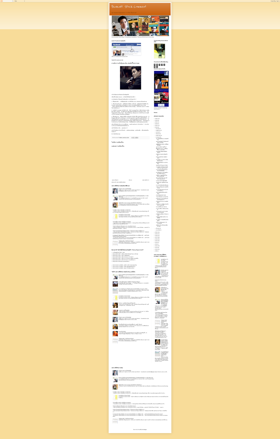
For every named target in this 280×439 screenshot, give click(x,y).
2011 (156, 247)
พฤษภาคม (158, 135)
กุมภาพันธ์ (158, 230)
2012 (156, 245)
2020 (156, 232)
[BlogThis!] (133, 137)
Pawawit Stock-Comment (129, 7)
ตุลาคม (157, 132)
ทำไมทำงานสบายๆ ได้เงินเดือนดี (125, 188)
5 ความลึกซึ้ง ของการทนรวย (161, 206)
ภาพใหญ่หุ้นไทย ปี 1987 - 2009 (119, 252)
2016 (156, 239)
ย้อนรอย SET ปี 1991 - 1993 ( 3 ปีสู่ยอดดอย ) (121, 255)
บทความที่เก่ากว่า (145, 180)
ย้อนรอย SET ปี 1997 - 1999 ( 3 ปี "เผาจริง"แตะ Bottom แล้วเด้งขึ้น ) (125, 258)
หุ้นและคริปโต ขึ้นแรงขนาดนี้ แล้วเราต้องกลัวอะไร (161, 178)
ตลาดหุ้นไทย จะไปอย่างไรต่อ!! (124, 214)
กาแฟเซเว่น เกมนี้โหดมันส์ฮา (124, 310)
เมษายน (157, 137)
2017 (156, 237)
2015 (156, 240)
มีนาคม (157, 228)
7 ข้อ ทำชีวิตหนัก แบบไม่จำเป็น (162, 196)
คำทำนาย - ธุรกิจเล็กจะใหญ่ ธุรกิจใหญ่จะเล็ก (127, 303)
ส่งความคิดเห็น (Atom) (121, 182)
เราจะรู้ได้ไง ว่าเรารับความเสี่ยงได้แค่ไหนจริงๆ (162, 160)
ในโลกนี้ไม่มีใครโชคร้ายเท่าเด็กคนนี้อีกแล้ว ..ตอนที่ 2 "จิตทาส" (130, 324)
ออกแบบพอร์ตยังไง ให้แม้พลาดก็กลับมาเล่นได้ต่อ (162, 142)
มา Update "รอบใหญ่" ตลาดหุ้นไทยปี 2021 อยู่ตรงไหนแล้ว (162, 167)
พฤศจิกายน (158, 130)
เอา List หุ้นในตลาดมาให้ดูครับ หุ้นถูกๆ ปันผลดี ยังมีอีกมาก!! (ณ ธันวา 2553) (133, 288)
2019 (156, 233)
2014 (156, 242)
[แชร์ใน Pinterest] (137, 137)
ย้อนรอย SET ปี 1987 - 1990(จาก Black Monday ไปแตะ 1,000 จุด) (125, 253)
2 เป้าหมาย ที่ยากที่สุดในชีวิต (161, 180)
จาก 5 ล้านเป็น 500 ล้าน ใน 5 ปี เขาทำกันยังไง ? (162, 190)
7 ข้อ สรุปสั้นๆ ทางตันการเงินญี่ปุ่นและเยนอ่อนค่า (122, 221)
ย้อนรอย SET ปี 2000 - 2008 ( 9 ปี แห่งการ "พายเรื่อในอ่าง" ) (124, 259)
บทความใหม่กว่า (115, 180)
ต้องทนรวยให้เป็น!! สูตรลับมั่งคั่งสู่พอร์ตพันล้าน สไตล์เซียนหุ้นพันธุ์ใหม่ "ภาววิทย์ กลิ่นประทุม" (164, 301)
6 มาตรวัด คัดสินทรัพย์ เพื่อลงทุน (162, 185)
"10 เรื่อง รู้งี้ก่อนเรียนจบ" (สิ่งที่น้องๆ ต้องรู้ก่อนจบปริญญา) (129, 281)
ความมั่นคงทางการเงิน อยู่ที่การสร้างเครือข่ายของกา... (162, 173)
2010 (156, 249)
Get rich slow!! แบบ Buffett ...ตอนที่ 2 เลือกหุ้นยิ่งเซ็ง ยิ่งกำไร (124, 266)
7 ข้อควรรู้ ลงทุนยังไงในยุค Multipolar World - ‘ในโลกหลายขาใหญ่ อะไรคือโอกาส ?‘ (128, 230)
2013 (156, 244)
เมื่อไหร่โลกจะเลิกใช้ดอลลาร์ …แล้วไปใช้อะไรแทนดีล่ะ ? (161, 332)
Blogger (145, 429)
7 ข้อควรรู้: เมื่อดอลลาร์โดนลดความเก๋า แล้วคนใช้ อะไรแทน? (124, 226)
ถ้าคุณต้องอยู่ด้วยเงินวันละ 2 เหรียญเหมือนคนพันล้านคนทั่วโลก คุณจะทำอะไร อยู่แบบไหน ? (164, 342)
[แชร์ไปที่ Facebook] (136, 137)
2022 (156, 125)
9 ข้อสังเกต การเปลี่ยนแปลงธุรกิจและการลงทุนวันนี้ (162, 205)
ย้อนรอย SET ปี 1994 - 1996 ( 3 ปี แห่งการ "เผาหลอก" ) (123, 256)
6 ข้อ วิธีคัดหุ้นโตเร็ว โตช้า (161, 195)
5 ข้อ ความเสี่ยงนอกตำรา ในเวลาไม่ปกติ (161, 223)
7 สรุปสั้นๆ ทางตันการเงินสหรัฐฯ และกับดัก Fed (121, 210)
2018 (156, 235)
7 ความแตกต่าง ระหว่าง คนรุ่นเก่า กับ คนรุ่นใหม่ (162, 212)
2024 (156, 122)
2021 (156, 127)
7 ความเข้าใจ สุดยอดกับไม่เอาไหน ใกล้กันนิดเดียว (162, 170)
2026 (156, 118)
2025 (156, 120)
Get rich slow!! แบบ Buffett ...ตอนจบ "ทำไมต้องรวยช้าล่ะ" (123, 268)
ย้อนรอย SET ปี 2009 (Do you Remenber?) (121, 261)
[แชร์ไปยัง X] (135, 137)
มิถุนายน (158, 133)
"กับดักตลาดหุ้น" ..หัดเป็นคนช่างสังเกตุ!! (126, 240)
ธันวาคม (158, 128)
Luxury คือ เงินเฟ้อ (122, 331)
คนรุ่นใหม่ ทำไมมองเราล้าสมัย (162, 165)
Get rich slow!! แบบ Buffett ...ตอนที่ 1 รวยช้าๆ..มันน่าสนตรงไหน (125, 265)
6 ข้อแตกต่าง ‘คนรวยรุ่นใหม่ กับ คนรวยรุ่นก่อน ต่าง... (162, 199)
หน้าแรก (130, 180)
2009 (156, 250)
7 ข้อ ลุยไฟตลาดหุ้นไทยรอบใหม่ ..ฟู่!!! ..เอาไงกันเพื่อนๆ (161, 313)
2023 (156, 123)
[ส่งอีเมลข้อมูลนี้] (132, 137)
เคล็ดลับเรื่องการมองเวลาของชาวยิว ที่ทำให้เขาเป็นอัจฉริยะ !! (130, 202)
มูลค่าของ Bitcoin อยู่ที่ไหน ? (161, 147)
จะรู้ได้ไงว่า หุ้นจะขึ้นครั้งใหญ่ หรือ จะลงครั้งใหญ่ (161, 176)
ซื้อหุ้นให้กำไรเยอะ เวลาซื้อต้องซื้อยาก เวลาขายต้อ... (162, 149)
